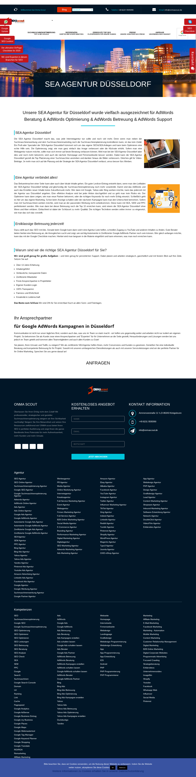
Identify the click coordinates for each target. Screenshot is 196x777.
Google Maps (20, 727)
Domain (17, 686)
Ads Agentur (19, 507)
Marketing (147, 615)
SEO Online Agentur (23, 482)
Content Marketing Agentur (155, 501)
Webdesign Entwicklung (111, 645)
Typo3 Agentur (106, 546)
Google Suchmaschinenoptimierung (30, 627)
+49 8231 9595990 (126, 10)
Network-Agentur (151, 516)
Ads (59, 615)
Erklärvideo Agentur (152, 527)
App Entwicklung (107, 656)
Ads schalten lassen (66, 641)
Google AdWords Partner (68, 679)
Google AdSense (21, 712)
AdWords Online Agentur (25, 503)
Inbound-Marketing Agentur (155, 508)
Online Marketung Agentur (69, 490)
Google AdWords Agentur (25, 518)
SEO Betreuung (21, 645)
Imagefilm (147, 675)
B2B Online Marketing (153, 649)
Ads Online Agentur (23, 511)
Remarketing (20, 753)
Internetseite (105, 623)
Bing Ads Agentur (22, 552)
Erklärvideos (148, 668)
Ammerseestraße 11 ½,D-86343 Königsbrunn (160, 413)
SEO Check (19, 656)
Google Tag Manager (23, 735)
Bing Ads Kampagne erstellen (70, 697)
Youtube (147, 682)
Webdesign (105, 630)
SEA (16, 660)
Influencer (147, 694)
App (102, 649)
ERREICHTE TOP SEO (102, 33)
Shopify (146, 679)
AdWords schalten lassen (68, 668)
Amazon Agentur (107, 478)
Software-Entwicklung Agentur (156, 512)
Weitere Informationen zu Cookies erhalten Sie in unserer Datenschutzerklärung (98, 771)
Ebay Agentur (106, 482)
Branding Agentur (65, 531)
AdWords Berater (65, 675)
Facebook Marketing (152, 627)
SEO (16, 615)
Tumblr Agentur (107, 527)
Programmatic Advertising (154, 656)
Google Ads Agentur (23, 514)
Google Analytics (21, 709)
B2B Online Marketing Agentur (71, 519)
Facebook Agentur (108, 490)
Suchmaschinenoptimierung (26, 619)
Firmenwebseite (107, 627)
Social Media (149, 697)
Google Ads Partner (66, 653)
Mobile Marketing (151, 634)
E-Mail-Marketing (151, 623)
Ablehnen (122, 767)
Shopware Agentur (151, 505)
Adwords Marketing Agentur (69, 549)
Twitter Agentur (107, 501)
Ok (113, 767)
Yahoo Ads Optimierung (67, 712)
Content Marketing (151, 638)
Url (15, 690)
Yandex (60, 723)
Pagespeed (19, 705)
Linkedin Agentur (107, 519)
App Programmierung (110, 653)
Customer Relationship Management (159, 641)
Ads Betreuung (64, 630)
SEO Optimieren (21, 638)
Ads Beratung (63, 634)
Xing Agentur (106, 512)
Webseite (104, 615)
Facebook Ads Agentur (24, 581)
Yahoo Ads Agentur (22, 559)
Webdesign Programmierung (113, 641)
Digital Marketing (150, 645)
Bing (59, 682)
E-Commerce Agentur (67, 527)
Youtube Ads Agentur (23, 570)
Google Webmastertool (24, 731)
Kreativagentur (63, 497)
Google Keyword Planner (25, 738)
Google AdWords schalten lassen (72, 671)
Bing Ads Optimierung (67, 694)
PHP (102, 668)
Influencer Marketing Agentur (113, 505)
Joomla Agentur (107, 549)
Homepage (105, 619)
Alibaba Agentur (107, 486)
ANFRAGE (159, 33)
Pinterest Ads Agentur (24, 566)
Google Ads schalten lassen (69, 645)
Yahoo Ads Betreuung (67, 709)
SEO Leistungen (21, 641)
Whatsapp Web (150, 690)
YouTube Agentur (108, 493)
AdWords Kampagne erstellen (70, 664)
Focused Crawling (151, 660)
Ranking (18, 694)
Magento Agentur (108, 542)
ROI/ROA (18, 749)
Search (17, 675)
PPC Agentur (20, 544)
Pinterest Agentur (108, 531)
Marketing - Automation (153, 630)
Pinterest (147, 701)
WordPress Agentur (109, 538)
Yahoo (60, 701)
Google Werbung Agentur (25, 589)
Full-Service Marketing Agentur (71, 501)
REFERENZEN (71, 33)
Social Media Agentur (66, 523)
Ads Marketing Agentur (67, 553)
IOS (102, 660)
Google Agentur (21, 585)
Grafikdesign (106, 638)
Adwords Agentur (22, 499)
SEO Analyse (20, 653)
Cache (17, 701)
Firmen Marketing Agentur (69, 512)
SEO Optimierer (21, 634)
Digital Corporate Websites (155, 653)
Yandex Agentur (21, 563)
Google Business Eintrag (25, 716)
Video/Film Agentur (151, 523)
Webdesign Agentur (152, 482)
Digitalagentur (63, 542)
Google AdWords (64, 627)
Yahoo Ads (62, 705)
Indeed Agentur (107, 516)
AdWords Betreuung (66, 656)
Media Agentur (63, 486)
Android (103, 664)
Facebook (147, 686)
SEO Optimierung (22, 630)
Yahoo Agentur (20, 555)
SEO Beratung (20, 649)
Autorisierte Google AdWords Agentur (31, 525)
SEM (16, 664)
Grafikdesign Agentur (152, 493)
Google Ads (62, 623)
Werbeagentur (63, 478)
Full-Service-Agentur (66, 516)
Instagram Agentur (108, 497)
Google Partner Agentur (25, 596)
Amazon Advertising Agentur (27, 574)
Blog (64, 9)
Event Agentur (63, 505)
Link (16, 697)
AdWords (61, 619)
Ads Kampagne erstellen (68, 638)
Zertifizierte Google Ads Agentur (28, 529)
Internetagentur (64, 493)
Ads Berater (62, 649)
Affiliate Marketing (22, 757)
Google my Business (23, 720)
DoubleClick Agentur (152, 519)
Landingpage (106, 634)
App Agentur (148, 478)
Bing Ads (61, 686)
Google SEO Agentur (23, 490)
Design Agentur (150, 490)
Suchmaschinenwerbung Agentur (29, 592)
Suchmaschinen (21, 679)
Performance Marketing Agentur (71, 534)
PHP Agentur (149, 486)
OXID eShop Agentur (109, 553)
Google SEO (19, 623)
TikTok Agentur (106, 508)
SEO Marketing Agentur (67, 546)
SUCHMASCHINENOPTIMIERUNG (41, 33)
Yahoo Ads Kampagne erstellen (71, 716)
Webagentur (62, 508)
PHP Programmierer (109, 675)
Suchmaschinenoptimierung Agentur (30, 486)
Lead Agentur (149, 497)
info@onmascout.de (173, 10)
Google (17, 671)
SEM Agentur (20, 540)
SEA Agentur (19, 537)
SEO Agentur (20, 478)
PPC (16, 668)
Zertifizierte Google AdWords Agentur (31, 533)
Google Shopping (22, 742)
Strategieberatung (151, 664)
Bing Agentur (20, 548)
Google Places (20, 723)
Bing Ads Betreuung (66, 690)
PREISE (132, 33)
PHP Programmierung (110, 671)
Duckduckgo (62, 720)
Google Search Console (25, 682)
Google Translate (22, 746)
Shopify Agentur (107, 534)
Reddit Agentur (107, 523)
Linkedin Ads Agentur (23, 578)
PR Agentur (62, 482)
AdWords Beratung (65, 660)
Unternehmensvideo (152, 671)
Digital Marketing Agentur (68, 538)
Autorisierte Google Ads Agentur (28, 522)
